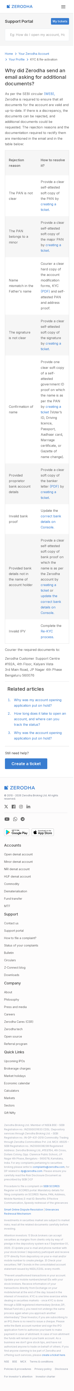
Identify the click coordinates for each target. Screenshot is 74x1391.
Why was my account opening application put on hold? (37, 703)
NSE (6, 1361)
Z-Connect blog (14, 967)
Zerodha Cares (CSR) (19, 1021)
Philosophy (11, 999)
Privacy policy (43, 1368)
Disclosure (61, 1368)
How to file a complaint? (20, 938)
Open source (13, 1036)
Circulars (10, 960)
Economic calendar (17, 1083)
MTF (7, 906)
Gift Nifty (10, 1112)
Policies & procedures (17, 1368)
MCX (23, 1361)
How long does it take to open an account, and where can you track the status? (40, 719)
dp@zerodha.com (31, 1171)
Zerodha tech (13, 1029)
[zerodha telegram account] (23, 819)
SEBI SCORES (51, 1186)
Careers (9, 1014)
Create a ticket (26, 763)
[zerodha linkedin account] (28, 807)
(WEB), (49, 94)
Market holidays (15, 1076)
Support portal (14, 930)
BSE (14, 1361)
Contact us (11, 923)
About (8, 992)
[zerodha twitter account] (6, 807)
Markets (9, 1098)
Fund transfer (13, 898)
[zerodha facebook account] (14, 807)
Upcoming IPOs (14, 1061)
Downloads (11, 975)
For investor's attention (18, 1376)
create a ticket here (53, 1355)
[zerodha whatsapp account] (15, 819)
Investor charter (45, 1376)
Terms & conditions (41, 1361)
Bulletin (9, 952)
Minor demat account (18, 861)
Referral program (15, 1044)
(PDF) (46, 291)
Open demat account (18, 854)
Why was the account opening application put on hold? (38, 735)
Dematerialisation (15, 891)
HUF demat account (17, 876)
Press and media (15, 1007)
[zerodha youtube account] (7, 819)
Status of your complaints (21, 945)
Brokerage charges (17, 1068)
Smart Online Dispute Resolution (23, 1209)
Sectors (9, 1105)
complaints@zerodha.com (49, 1166)
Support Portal (19, 21)
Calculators (11, 1090)
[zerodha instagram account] (21, 807)
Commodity (11, 884)
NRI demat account (17, 869)
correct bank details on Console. (51, 521)
